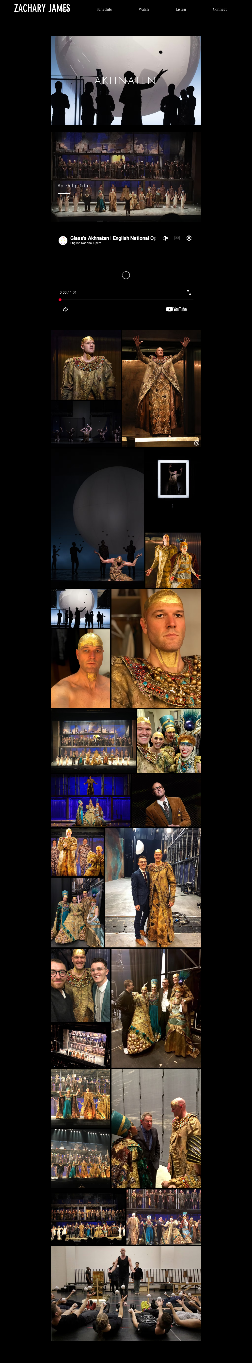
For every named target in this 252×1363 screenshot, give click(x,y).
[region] (126, 80)
